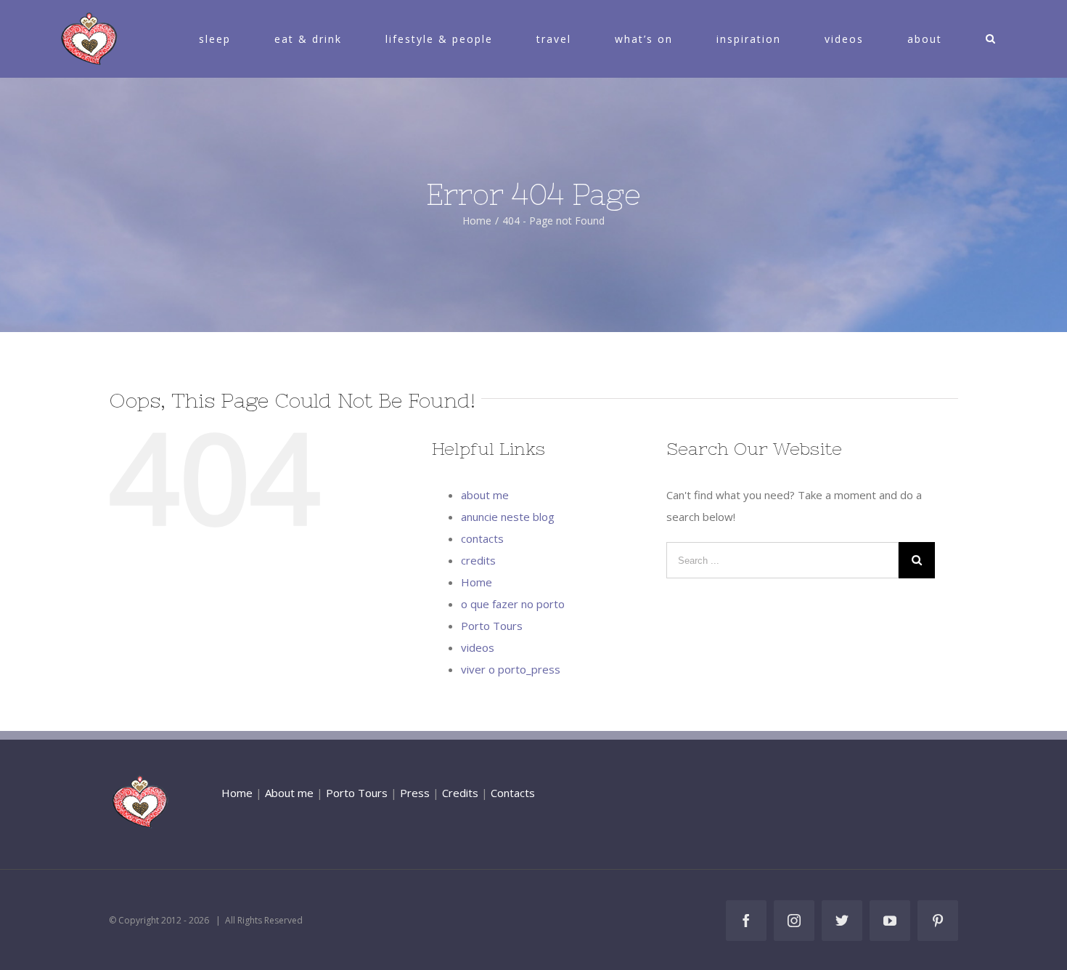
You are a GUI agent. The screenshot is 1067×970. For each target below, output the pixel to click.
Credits (460, 792)
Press (415, 792)
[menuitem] (223, 38)
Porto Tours (492, 625)
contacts (482, 538)
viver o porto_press (510, 669)
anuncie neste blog (508, 516)
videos (477, 647)
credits (478, 560)
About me (289, 792)
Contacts (513, 792)
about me (485, 495)
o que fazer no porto (513, 604)
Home (476, 582)
